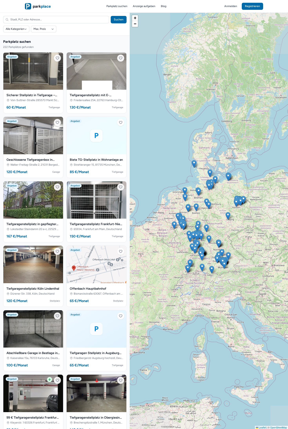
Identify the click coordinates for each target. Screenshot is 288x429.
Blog (163, 6)
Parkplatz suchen (116, 6)
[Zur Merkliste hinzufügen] (57, 58)
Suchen (118, 19)
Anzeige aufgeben (144, 6)
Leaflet (262, 427)
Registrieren (252, 6)
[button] (196, 207)
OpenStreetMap (278, 427)
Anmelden (230, 6)
